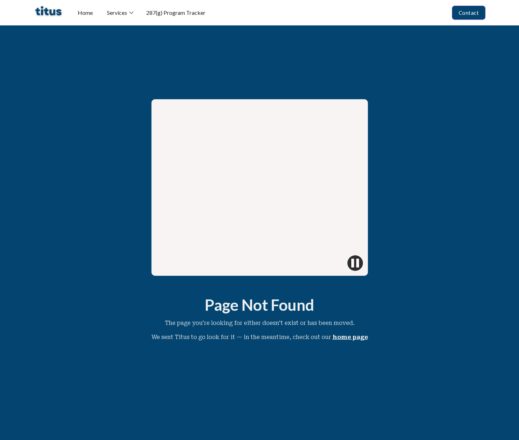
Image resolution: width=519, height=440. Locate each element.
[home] (49, 12)
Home (85, 12)
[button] (120, 12)
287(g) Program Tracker (175, 12)
